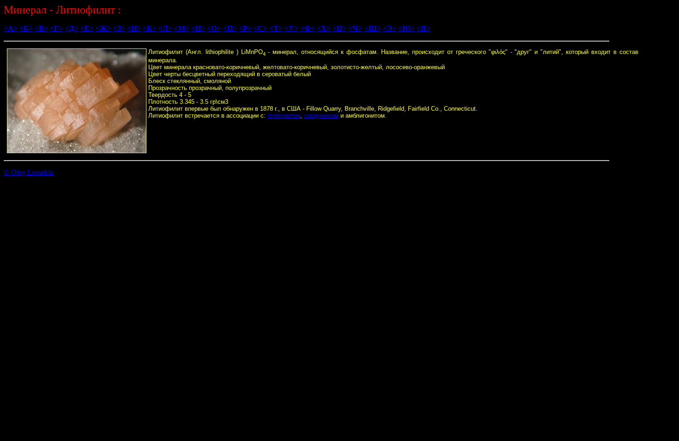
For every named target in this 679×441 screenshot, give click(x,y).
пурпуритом (283, 115)
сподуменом (321, 115)
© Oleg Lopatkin (29, 172)
